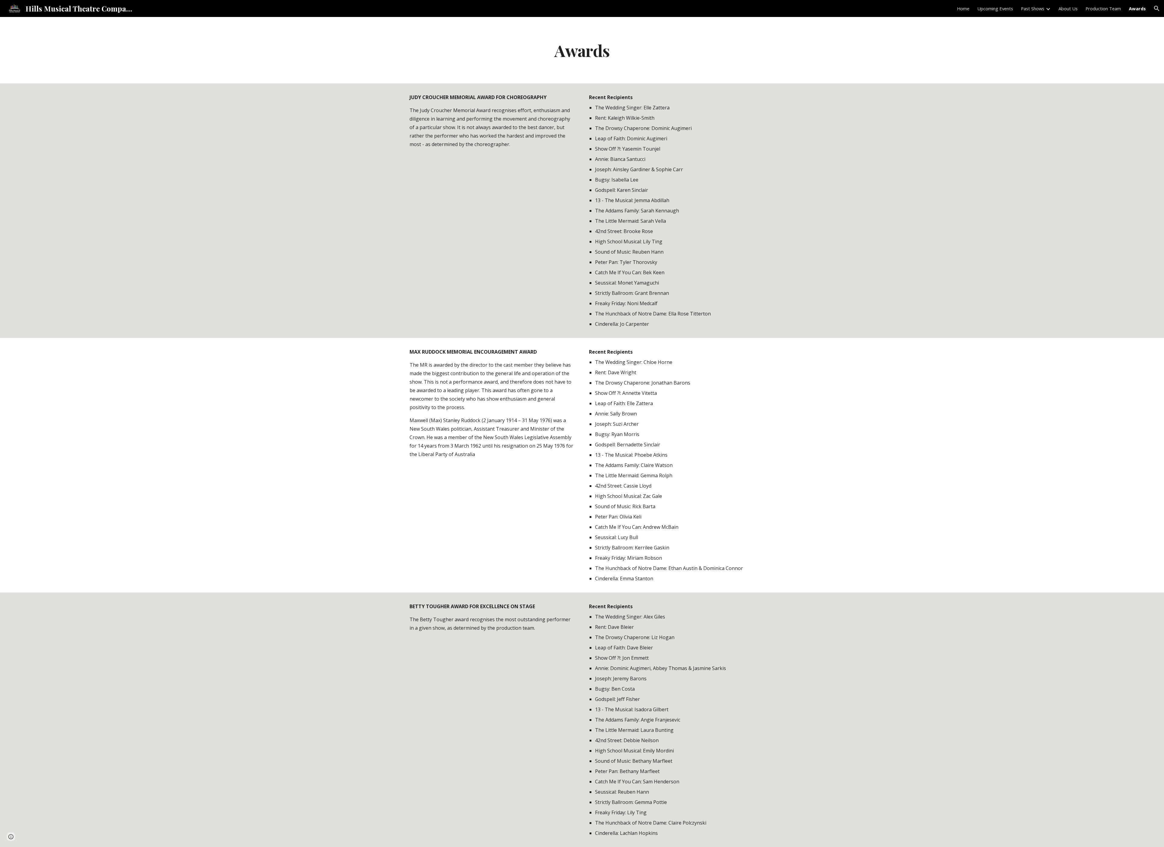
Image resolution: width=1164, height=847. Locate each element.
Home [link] (963, 8)
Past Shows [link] (1032, 8)
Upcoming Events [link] (995, 8)
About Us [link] (1068, 8)
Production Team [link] (1103, 8)
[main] (582, 50)
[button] (1156, 8)
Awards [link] (1137, 8)
